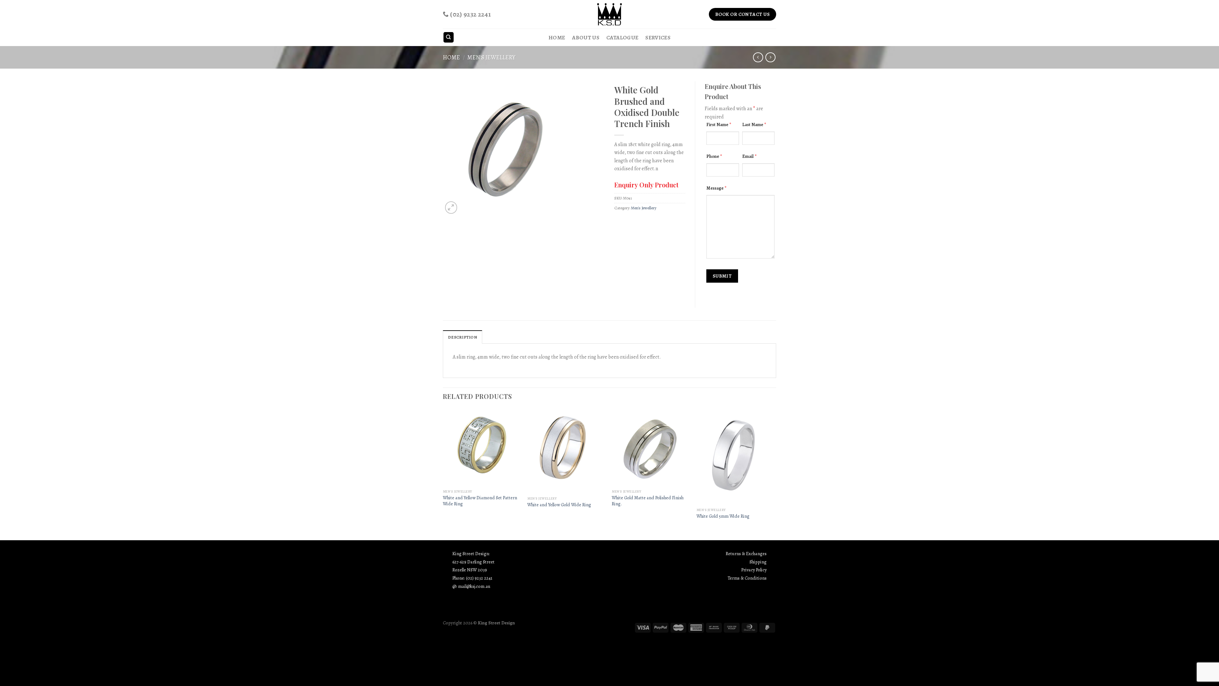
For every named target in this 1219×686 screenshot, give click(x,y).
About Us (585, 37)
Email (749, 156)
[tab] (462, 337)
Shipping (758, 562)
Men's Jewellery (491, 57)
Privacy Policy (754, 570)
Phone (714, 156)
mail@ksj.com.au (474, 586)
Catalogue (622, 37)
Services (657, 37)
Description (462, 337)
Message (716, 188)
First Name (718, 124)
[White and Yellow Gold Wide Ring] (566, 450)
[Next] (774, 473)
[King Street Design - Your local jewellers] (609, 14)
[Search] (448, 37)
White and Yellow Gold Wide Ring (559, 505)
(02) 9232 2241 (479, 578)
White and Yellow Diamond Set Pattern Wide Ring (480, 501)
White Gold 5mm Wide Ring (722, 516)
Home (557, 37)
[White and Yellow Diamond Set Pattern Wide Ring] (482, 447)
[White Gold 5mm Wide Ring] (735, 456)
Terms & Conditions (747, 578)
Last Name (754, 124)
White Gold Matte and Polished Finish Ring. (647, 501)
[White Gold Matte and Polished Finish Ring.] (651, 447)
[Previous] (443, 473)
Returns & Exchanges (746, 553)
